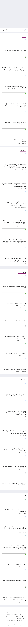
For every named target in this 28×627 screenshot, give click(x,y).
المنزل (24, 379)
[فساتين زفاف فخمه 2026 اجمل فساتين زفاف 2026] (14, 317)
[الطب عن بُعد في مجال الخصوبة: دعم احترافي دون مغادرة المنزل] (14, 47)
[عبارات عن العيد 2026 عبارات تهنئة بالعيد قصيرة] (14, 560)
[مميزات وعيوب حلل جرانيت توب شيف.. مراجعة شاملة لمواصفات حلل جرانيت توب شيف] (14, 463)
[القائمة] (6, 30)
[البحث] (3, 30)
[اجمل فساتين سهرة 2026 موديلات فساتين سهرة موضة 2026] (14, 283)
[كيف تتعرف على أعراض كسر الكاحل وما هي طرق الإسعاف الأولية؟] (14, 119)
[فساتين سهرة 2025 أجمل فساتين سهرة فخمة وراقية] (14, 365)
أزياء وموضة (19, 289)
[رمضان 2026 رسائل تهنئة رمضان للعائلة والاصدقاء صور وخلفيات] (14, 577)
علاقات (20, 513)
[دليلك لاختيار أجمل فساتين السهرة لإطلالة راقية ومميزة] (14, 350)
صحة (25, 36)
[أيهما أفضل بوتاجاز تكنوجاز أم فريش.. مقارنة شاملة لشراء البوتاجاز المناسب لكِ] (14, 480)
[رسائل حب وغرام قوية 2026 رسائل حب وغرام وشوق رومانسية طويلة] (14, 506)
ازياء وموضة (23, 272)
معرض (14, 322)
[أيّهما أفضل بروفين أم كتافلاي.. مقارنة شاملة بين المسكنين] (14, 136)
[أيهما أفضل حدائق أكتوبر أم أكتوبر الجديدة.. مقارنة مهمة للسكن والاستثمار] (14, 446)
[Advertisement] (14, 14)
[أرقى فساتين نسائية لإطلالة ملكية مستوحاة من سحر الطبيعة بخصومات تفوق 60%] (14, 300)
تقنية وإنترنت (17, 169)
